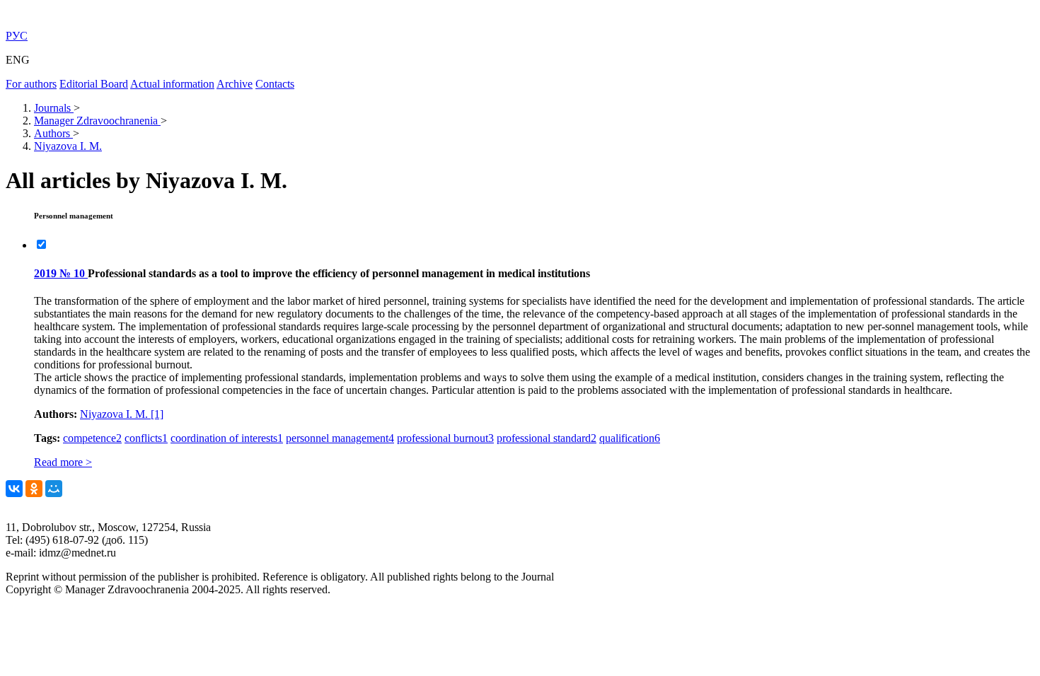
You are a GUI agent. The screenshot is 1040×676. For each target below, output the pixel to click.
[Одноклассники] (33, 488)
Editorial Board (93, 84)
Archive (234, 84)
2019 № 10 (61, 273)
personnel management (340, 438)
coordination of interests (227, 438)
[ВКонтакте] (14, 488)
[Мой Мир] (53, 488)
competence (92, 438)
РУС (17, 36)
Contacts (274, 84)
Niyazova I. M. (121, 414)
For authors (31, 84)
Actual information (172, 84)
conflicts (146, 438)
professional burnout (445, 438)
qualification (629, 438)
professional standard (546, 438)
